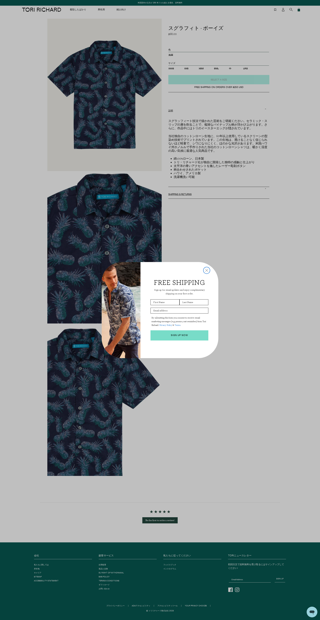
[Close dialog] (206, 270)
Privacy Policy (165, 325)
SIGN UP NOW (179, 335)
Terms (177, 325)
